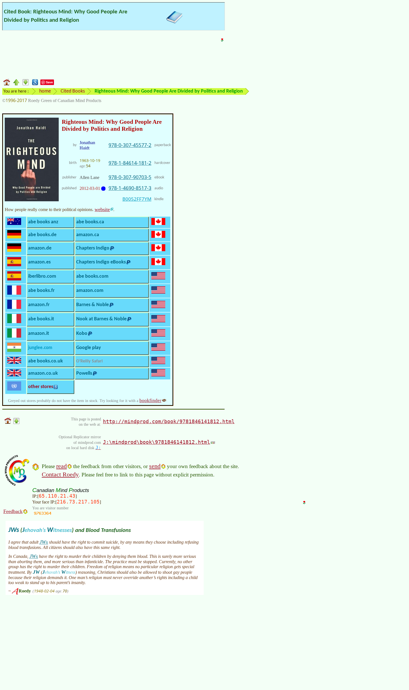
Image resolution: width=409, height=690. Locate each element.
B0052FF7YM (136, 199)
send (155, 466)
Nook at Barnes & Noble (101, 319)
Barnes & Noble (92, 304)
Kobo (81, 333)
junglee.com (40, 347)
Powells (84, 373)
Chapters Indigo (92, 248)
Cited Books (73, 91)
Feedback (13, 511)
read (61, 466)
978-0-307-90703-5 (130, 177)
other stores (40, 386)
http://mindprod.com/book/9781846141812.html (169, 421)
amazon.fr (39, 304)
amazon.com (90, 290)
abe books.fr (41, 290)
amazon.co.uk (43, 373)
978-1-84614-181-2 (130, 162)
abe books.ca (90, 222)
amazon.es (39, 262)
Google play (88, 347)
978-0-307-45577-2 (130, 145)
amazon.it (38, 333)
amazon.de (39, 248)
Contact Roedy (60, 474)
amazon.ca (87, 235)
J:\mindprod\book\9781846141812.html (156, 442)
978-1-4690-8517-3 (130, 188)
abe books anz (43, 222)
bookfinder (150, 400)
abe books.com (92, 276)
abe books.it (41, 319)
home (45, 91)
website (102, 209)
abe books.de (42, 235)
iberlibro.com (42, 276)
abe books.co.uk (45, 361)
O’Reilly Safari (89, 361)
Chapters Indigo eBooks (101, 262)
